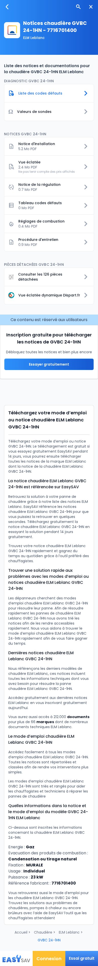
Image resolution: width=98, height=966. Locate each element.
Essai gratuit (81, 958)
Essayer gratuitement (49, 364)
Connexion (49, 958)
